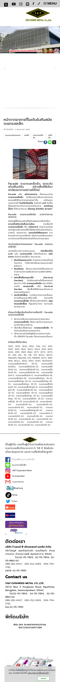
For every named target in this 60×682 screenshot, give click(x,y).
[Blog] (10, 488)
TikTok (14, 495)
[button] (4, 67)
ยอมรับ (43, 678)
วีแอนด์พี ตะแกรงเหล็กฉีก (22, 459)
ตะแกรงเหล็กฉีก (18, 465)
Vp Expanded (17, 476)
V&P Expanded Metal (21, 470)
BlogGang (18, 488)
